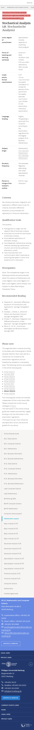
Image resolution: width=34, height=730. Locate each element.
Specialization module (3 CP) (14, 559)
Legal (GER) (5, 653)
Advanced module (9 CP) (12, 554)
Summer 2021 (9, 384)
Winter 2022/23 (9, 389)
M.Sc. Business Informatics (13, 479)
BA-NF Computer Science (12, 504)
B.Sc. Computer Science (12, 444)
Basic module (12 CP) (11, 539)
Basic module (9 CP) (11, 534)
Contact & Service (10, 698)
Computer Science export (13, 514)
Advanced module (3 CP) (12, 544)
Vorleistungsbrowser (11, 594)
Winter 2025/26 (9, 394)
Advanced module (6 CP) (12, 549)
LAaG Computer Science (12, 489)
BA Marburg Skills (10, 499)
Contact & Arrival (10, 644)
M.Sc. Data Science (10, 464)
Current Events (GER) (10, 705)
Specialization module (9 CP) (14, 569)
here (21, 18)
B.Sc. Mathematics (10, 449)
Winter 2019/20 (9, 379)
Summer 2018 (9, 374)
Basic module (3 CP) (11, 524)
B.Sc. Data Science (10, 439)
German (29, 3)
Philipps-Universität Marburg (9, 664)
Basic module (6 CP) (11, 529)
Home (2, 7)
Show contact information (31, 664)
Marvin (13, 406)
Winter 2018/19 (9, 377)
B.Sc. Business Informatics (13, 454)
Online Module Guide (11, 434)
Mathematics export (11, 519)
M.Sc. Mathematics (10, 474)
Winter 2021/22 (9, 386)
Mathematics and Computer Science (17, 7)
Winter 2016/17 (9, 372)
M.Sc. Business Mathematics (24, 152)
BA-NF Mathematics (11, 509)
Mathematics (8, 589)
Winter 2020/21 (9, 381)
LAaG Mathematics (10, 494)
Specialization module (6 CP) (14, 564)
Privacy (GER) (6, 658)
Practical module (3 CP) (12, 574)
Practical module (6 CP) (12, 579)
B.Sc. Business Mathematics (13, 459)
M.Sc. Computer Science (12, 469)
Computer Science (10, 584)
